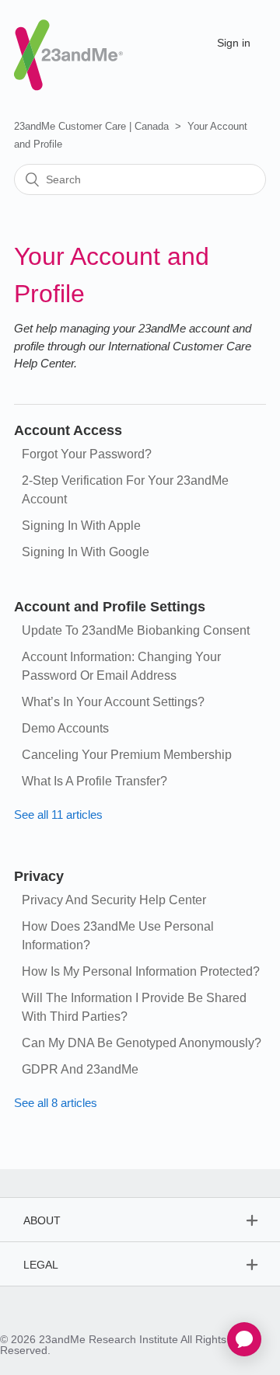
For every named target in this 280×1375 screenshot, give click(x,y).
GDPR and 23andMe (80, 1069)
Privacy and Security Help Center (114, 900)
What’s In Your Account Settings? (113, 701)
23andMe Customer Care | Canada (91, 126)
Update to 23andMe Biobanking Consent (136, 630)
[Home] (68, 41)
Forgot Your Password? (87, 454)
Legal (40, 1264)
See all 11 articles (58, 814)
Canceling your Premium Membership (127, 754)
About (42, 1220)
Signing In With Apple (81, 525)
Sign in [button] (233, 43)
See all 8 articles (55, 1102)
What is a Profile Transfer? (94, 781)
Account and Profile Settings (109, 606)
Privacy (39, 876)
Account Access (68, 430)
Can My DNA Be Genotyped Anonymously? (141, 1043)
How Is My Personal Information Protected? (141, 971)
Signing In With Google (85, 552)
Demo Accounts (65, 728)
